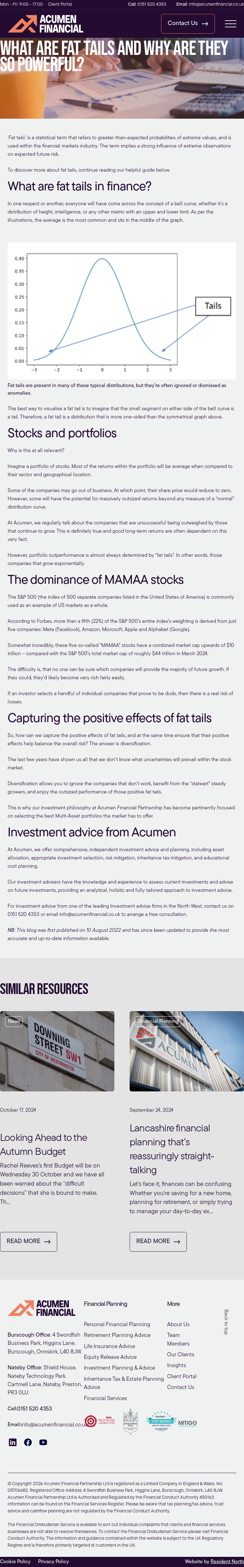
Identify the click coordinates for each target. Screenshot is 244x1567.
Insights (176, 1365)
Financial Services (105, 1398)
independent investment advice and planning (139, 850)
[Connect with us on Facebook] (28, 1442)
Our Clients (180, 1355)
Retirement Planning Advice (117, 1335)
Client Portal (60, 4)
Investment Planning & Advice (119, 1368)
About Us (178, 1324)
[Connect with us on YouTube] (43, 1442)
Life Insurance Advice (109, 1346)
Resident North (227, 1561)
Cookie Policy (15, 1561)
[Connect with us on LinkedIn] (13, 1442)
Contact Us (180, 1387)
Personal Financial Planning (117, 1324)
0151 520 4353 (23, 914)
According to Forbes (30, 621)
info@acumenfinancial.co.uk (89, 914)
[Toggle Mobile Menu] (230, 24)
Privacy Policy (53, 1561)
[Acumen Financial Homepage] (49, 23)
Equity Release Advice (110, 1357)
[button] (188, 24)
